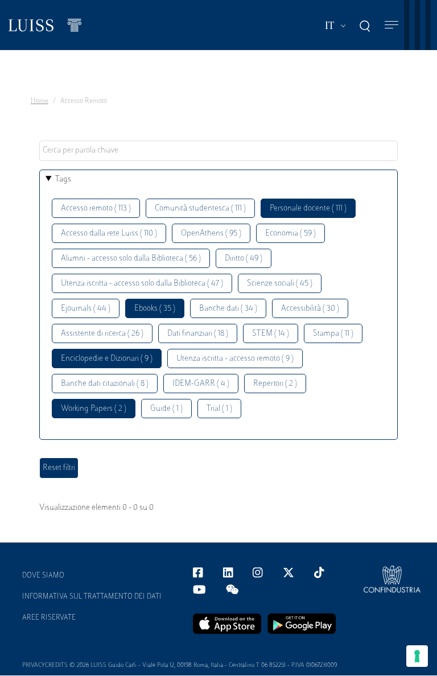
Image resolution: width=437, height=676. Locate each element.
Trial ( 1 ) (219, 409)
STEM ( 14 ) (270, 333)
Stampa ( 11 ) (333, 333)
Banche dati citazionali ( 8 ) (105, 384)
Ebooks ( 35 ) (154, 308)
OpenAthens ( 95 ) (211, 233)
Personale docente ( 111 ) (308, 208)
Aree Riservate (49, 618)
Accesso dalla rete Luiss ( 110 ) (109, 233)
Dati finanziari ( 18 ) (197, 333)
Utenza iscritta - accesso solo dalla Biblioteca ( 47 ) (142, 283)
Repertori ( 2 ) (275, 384)
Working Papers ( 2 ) (93, 409)
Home (39, 101)
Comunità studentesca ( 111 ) (200, 208)
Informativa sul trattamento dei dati (92, 596)
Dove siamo (43, 575)
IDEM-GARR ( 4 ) (200, 384)
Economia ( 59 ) (290, 233)
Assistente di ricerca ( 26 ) (102, 333)
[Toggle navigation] (391, 25)
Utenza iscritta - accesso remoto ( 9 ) (235, 359)
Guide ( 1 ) (166, 409)
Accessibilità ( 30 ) (310, 308)
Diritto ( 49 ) (243, 258)
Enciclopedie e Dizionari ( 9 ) (106, 359)
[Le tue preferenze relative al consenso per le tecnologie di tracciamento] (417, 656)
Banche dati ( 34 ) (228, 308)
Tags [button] (63, 179)
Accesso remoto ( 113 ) (96, 208)
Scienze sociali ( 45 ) (279, 283)
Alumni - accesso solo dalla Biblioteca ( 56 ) (131, 258)
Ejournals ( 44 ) (85, 308)
